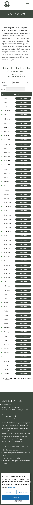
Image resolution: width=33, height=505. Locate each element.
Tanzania (6, 344)
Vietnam (6, 365)
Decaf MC (7, 123)
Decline (8, 492)
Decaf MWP (7, 148)
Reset (5, 86)
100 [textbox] (7, 378)
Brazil (5, 98)
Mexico (6, 303)
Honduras (7, 248)
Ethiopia (6, 177)
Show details (23, 98)
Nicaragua (7, 328)
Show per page (8, 378)
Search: (3, 89)
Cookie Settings (23, 492)
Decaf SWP (7, 152)
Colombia (7, 111)
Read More (11, 487)
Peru (5, 336)
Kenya (6, 294)
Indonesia (7, 282)
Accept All (16, 497)
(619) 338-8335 (6, 404)
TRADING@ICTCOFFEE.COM (10, 407)
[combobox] (6, 82)
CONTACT (8, 416)
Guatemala (7, 202)
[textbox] (4, 82)
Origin (4, 94)
